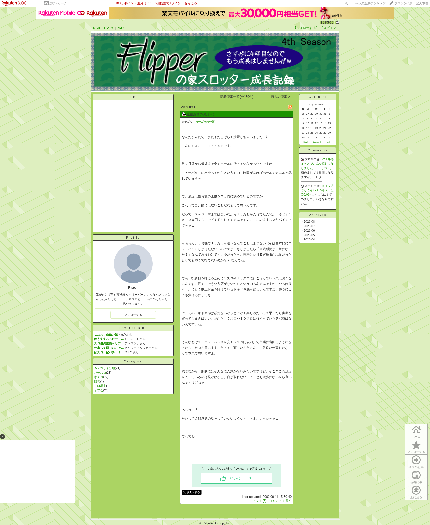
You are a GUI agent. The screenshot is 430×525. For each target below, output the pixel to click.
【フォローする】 (306, 28)
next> (328, 142)
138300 (327, 22)
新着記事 (416, 482)
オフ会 (98, 390)
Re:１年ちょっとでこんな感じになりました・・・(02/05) (317, 163)
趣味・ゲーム (58, 3)
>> (370, 3)
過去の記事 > (280, 97)
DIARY (109, 28)
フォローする (416, 452)
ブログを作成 (403, 3)
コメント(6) (258, 501)
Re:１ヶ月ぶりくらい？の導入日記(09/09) (317, 190)
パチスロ (100, 372)
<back (305, 142)
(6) (212, 114)
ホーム (416, 436)
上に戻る (416, 497)
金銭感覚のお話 (198, 114)
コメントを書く (280, 501)
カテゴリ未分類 (104, 368)
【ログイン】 (329, 28)
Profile (133, 237)
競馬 (97, 381)
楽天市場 (422, 3)
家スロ (98, 377)
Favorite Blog (133, 328)
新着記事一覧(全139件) (236, 97)
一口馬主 (100, 386)
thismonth (317, 142)
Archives (318, 215)
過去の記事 (416, 467)
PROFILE (124, 28)
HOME (96, 28)
